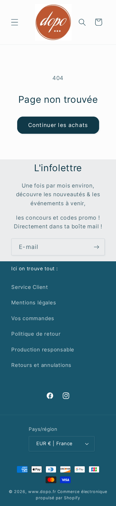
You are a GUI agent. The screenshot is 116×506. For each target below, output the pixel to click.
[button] (14, 22)
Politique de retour (36, 334)
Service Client (29, 287)
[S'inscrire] (96, 247)
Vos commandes (32, 318)
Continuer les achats (58, 125)
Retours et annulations (41, 365)
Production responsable (42, 349)
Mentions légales (33, 302)
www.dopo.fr (42, 491)
